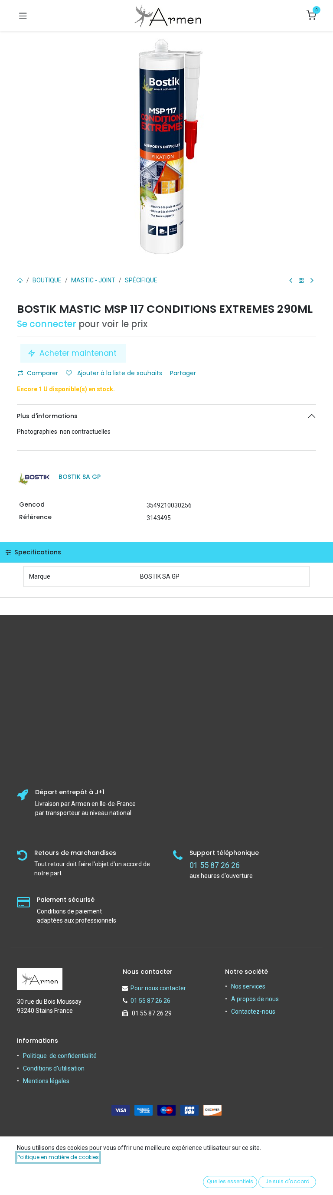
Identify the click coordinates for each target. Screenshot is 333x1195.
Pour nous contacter (158, 988)
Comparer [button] (42, 373)
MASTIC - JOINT (93, 280)
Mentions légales (46, 1080)
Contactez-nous (253, 1011)
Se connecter (46, 324)
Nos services (248, 986)
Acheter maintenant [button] (78, 353)
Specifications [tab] (37, 552)
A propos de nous (255, 998)
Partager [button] (184, 373)
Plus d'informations (47, 416)
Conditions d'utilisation (54, 1068)
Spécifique (141, 280)
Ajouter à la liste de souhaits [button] (118, 373)
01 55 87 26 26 (150, 1000)
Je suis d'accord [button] (287, 1181)
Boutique (47, 280)
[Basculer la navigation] (23, 15)
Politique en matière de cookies (58, 1157)
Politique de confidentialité (60, 1055)
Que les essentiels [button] (230, 1181)
